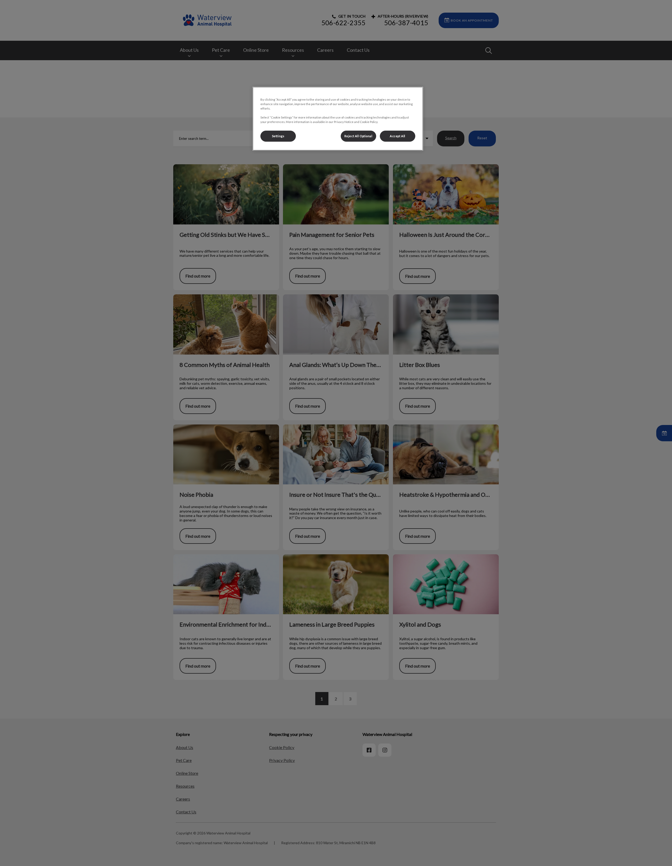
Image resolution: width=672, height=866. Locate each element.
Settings (278, 136)
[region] (338, 119)
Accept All (397, 136)
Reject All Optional (358, 136)
